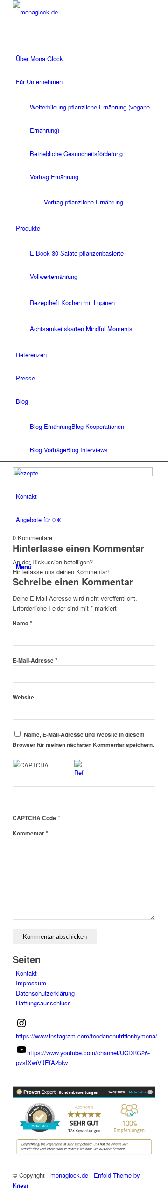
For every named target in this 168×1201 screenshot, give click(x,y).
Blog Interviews (87, 449)
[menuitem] (85, 58)
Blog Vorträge (48, 449)
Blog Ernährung (50, 426)
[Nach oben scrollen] (2, 1195)
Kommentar (30, 833)
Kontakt (26, 973)
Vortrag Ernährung (54, 176)
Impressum (31, 982)
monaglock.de (69, 1175)
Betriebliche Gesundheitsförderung (76, 153)
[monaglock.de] (83, 11)
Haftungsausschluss (43, 1002)
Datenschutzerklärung (45, 993)
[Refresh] (79, 772)
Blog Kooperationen (97, 426)
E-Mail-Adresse (35, 661)
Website (23, 697)
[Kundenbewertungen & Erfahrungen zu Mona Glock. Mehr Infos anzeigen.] (84, 1155)
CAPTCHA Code (34, 818)
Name (22, 623)
